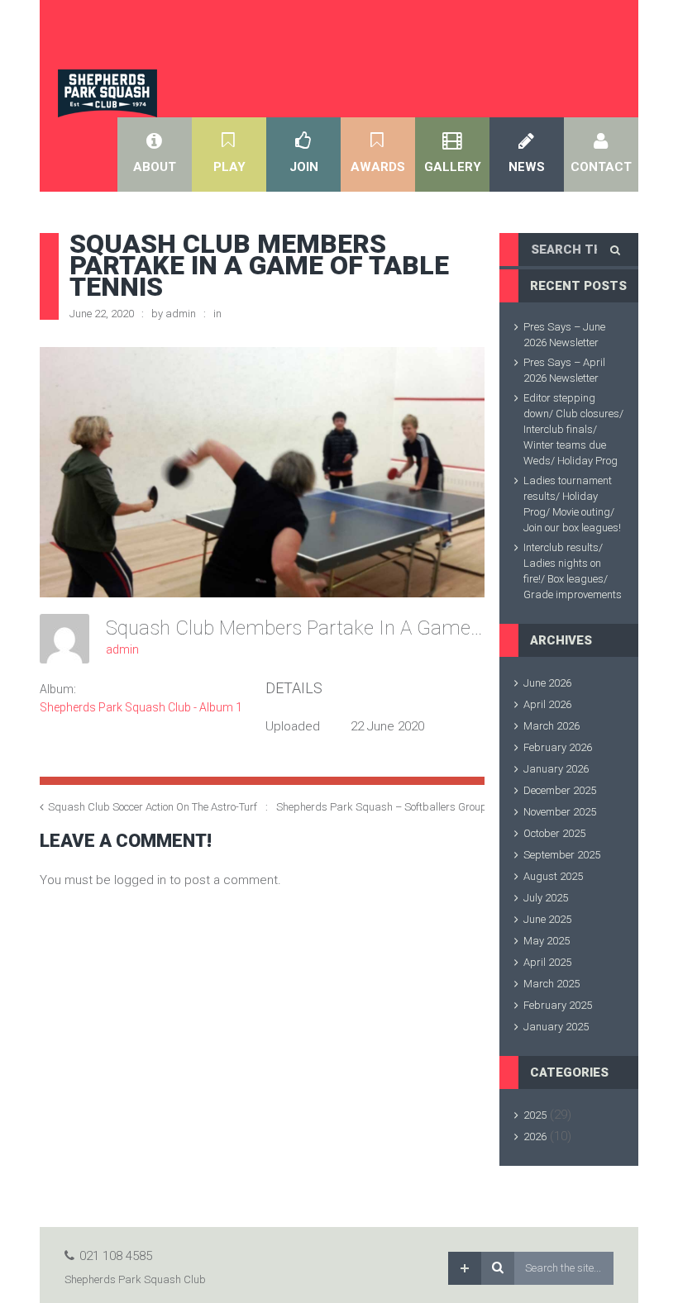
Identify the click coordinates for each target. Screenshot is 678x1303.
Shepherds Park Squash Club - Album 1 (141, 707)
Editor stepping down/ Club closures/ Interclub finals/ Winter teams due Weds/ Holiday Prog (573, 429)
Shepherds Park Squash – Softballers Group (381, 807)
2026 (535, 1136)
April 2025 (547, 962)
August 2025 (553, 876)
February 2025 (557, 1005)
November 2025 (559, 812)
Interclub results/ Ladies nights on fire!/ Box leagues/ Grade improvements (572, 571)
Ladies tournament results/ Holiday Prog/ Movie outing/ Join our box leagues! (572, 504)
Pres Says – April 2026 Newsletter (564, 370)
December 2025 (559, 790)
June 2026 (547, 683)
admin (180, 313)
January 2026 (556, 769)
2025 (535, 1115)
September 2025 (561, 855)
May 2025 (546, 940)
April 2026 (547, 704)
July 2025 (545, 898)
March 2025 (551, 983)
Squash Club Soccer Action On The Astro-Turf (152, 807)
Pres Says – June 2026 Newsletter (564, 335)
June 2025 (547, 919)
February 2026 (557, 747)
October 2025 (554, 833)
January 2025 (556, 1026)
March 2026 (551, 726)
